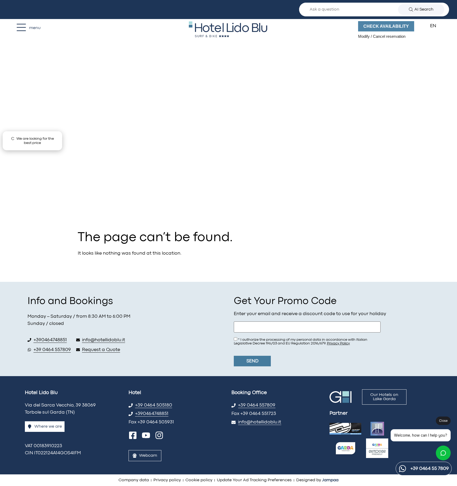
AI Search (423, 9)
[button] (436, 26)
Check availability (386, 26)
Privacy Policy (338, 343)
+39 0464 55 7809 (429, 469)
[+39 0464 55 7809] (402, 469)
